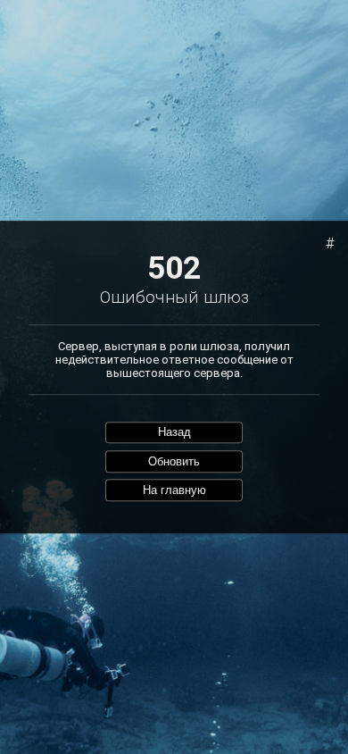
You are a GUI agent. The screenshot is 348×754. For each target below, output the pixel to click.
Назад (174, 433)
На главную (174, 490)
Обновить (174, 461)
